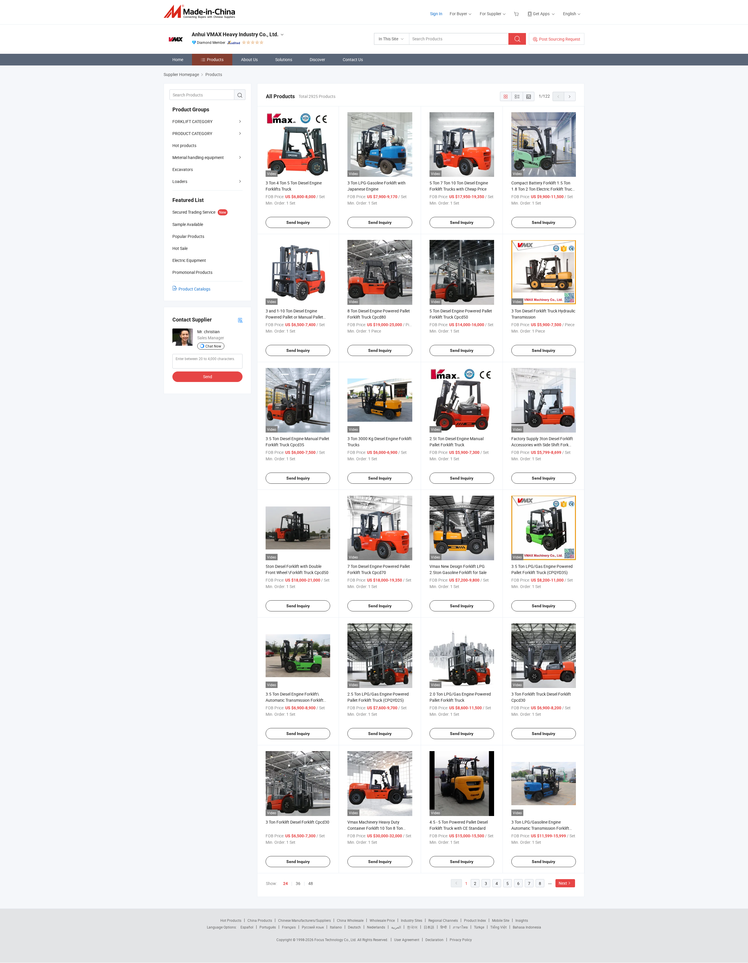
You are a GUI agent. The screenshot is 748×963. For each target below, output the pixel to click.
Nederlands (376, 927)
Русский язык (313, 927)
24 (285, 883)
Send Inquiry (298, 222)
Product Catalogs (194, 289)
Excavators (182, 169)
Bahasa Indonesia (527, 927)
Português (267, 927)
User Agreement (406, 939)
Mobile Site (500, 920)
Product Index (475, 920)
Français (289, 927)
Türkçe (479, 927)
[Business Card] (240, 320)
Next (563, 883)
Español (246, 927)
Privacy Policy (461, 939)
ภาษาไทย (460, 927)
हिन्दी (443, 927)
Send (207, 376)
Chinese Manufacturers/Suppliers (304, 920)
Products (215, 59)
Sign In (436, 13)
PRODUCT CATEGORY (192, 133)
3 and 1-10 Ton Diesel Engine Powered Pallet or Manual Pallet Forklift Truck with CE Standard (294, 317)
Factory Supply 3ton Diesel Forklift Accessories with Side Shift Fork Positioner (542, 445)
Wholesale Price (382, 920)
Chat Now (213, 346)
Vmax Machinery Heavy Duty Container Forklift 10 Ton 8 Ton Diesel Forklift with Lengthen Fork (377, 828)
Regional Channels (443, 920)
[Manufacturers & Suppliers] (201, 11)
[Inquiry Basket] (517, 13)
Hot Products (230, 920)
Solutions (283, 59)
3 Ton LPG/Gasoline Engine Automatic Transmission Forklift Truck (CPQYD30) (540, 828)
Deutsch (354, 927)
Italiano (336, 927)
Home (177, 59)
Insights (521, 920)
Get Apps (541, 13)
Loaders (179, 181)
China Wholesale (350, 920)
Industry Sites (411, 920)
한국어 (412, 927)
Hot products (184, 145)
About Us (249, 59)
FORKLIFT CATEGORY (192, 121)
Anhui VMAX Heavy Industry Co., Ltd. (235, 34)
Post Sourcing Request (559, 39)
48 (310, 883)
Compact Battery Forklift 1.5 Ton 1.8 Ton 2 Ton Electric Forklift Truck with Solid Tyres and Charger (542, 189)
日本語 (429, 927)
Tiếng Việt (498, 927)
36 (298, 883)
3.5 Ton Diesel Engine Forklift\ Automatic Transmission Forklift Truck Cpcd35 (294, 700)
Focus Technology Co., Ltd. (335, 939)
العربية (396, 927)
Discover (317, 59)
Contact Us (353, 59)
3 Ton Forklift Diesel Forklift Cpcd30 (297, 822)
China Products (259, 920)
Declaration (434, 939)
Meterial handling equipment (198, 157)
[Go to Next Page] (569, 96)
